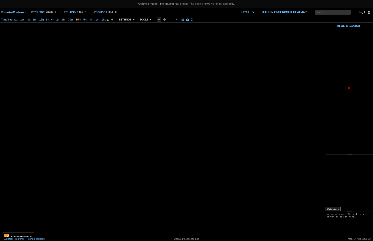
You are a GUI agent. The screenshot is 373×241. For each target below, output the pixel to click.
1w (22, 19)
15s (105, 19)
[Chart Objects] (183, 20)
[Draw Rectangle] (175, 19)
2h (57, 19)
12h (41, 19)
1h (63, 19)
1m (97, 19)
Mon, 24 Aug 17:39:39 (359, 239)
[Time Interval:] (112, 20)
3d (28, 19)
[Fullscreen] (192, 20)
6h (47, 19)
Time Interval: (9, 19)
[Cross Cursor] (159, 19)
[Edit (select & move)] (165, 19)
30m (71, 19)
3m (91, 19)
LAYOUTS (247, 12)
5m (85, 19)
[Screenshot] (187, 20)
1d (34, 19)
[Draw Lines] (170, 19)
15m (78, 19)
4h (52, 19)
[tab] (333, 209)
